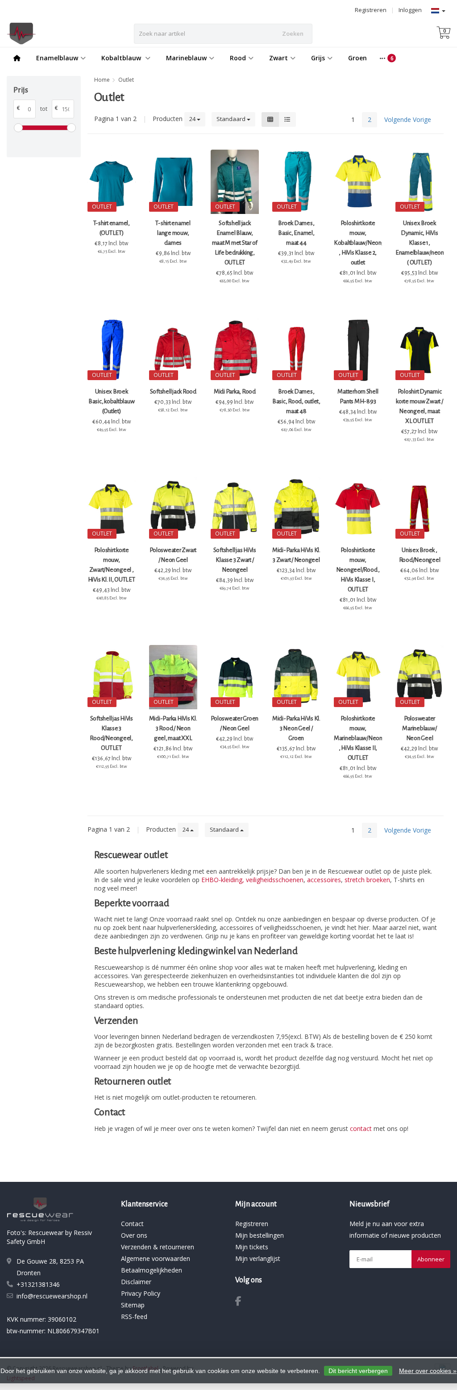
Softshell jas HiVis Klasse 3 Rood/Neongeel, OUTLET (111, 733)
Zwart (278, 58)
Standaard (231, 119)
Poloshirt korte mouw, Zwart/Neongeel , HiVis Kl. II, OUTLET (111, 565)
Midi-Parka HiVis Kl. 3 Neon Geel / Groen (296, 728)
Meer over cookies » (428, 1370)
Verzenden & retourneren (157, 1247)
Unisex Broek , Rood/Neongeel (419, 555)
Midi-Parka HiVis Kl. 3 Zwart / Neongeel (296, 555)
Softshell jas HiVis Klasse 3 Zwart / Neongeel (234, 560)
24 (193, 119)
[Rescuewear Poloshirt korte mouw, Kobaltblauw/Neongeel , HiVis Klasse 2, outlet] (358, 182)
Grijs (318, 58)
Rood (238, 58)
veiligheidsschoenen (274, 879)
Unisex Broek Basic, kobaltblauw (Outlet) (111, 401)
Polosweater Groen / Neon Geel (234, 723)
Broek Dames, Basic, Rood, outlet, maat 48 (296, 401)
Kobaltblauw (122, 58)
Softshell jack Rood (173, 391)
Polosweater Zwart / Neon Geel (173, 555)
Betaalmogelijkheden (151, 1270)
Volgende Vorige (407, 119)
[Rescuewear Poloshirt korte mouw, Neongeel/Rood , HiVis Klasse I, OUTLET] (358, 509)
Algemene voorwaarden (155, 1258)
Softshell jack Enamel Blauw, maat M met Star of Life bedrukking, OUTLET (235, 243)
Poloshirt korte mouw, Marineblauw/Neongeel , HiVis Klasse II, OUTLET (358, 738)
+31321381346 (38, 1284)
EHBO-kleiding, (222, 879)
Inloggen (410, 10)
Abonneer (431, 1259)
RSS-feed (134, 1316)
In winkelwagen (109, 268)
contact (361, 1128)
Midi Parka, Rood (235, 391)
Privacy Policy (140, 1293)
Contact (132, 1223)
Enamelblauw (57, 58)
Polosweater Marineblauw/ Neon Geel (419, 728)
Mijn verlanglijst (257, 1258)
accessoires (324, 879)
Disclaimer (136, 1281)
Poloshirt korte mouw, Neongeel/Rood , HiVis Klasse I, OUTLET (358, 570)
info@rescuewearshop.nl (52, 1296)
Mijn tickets (251, 1247)
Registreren (370, 10)
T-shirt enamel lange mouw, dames (173, 233)
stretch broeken (367, 879)
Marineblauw (186, 58)
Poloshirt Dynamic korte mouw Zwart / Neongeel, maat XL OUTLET (419, 406)
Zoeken (292, 33)
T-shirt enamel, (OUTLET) (111, 228)
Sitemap (133, 1305)
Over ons (134, 1235)
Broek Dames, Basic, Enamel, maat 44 (296, 233)
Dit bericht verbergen (358, 1370)
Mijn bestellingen (259, 1235)
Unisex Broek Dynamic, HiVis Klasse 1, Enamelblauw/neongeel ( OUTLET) (419, 243)
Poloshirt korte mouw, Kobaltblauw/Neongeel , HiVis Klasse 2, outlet (358, 243)
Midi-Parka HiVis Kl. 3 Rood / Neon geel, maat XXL (173, 728)
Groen (357, 58)
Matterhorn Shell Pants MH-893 (357, 396)
